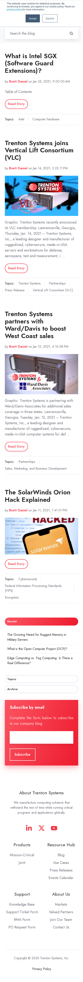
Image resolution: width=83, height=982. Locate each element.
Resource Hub (61, 845)
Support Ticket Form (22, 912)
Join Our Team (61, 919)
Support (22, 894)
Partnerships (57, 283)
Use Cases (61, 862)
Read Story (16, 104)
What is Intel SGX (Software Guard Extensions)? (31, 63)
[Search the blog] (71, 33)
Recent (12, 621)
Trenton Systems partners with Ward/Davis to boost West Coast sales (35, 324)
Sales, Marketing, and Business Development (35, 468)
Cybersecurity (28, 579)
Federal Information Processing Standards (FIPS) (33, 588)
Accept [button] (32, 18)
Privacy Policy (41, 969)
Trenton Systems (30, 283)
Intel (21, 119)
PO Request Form (21, 927)
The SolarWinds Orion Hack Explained (38, 496)
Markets (61, 904)
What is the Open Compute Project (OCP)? (37, 649)
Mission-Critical (22, 855)
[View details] (29, 828)
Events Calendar (61, 877)
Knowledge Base (22, 904)
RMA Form (22, 919)
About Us (61, 894)
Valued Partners (61, 912)
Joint (22, 862)
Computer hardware (45, 119)
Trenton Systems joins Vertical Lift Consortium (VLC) (39, 150)
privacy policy (14, 9)
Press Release (15, 290)
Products (21, 845)
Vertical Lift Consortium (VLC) (53, 290)
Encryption (12, 597)
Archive (12, 689)
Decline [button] (50, 18)
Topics (11, 679)
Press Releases (61, 870)
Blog (61, 855)
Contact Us (61, 927)
